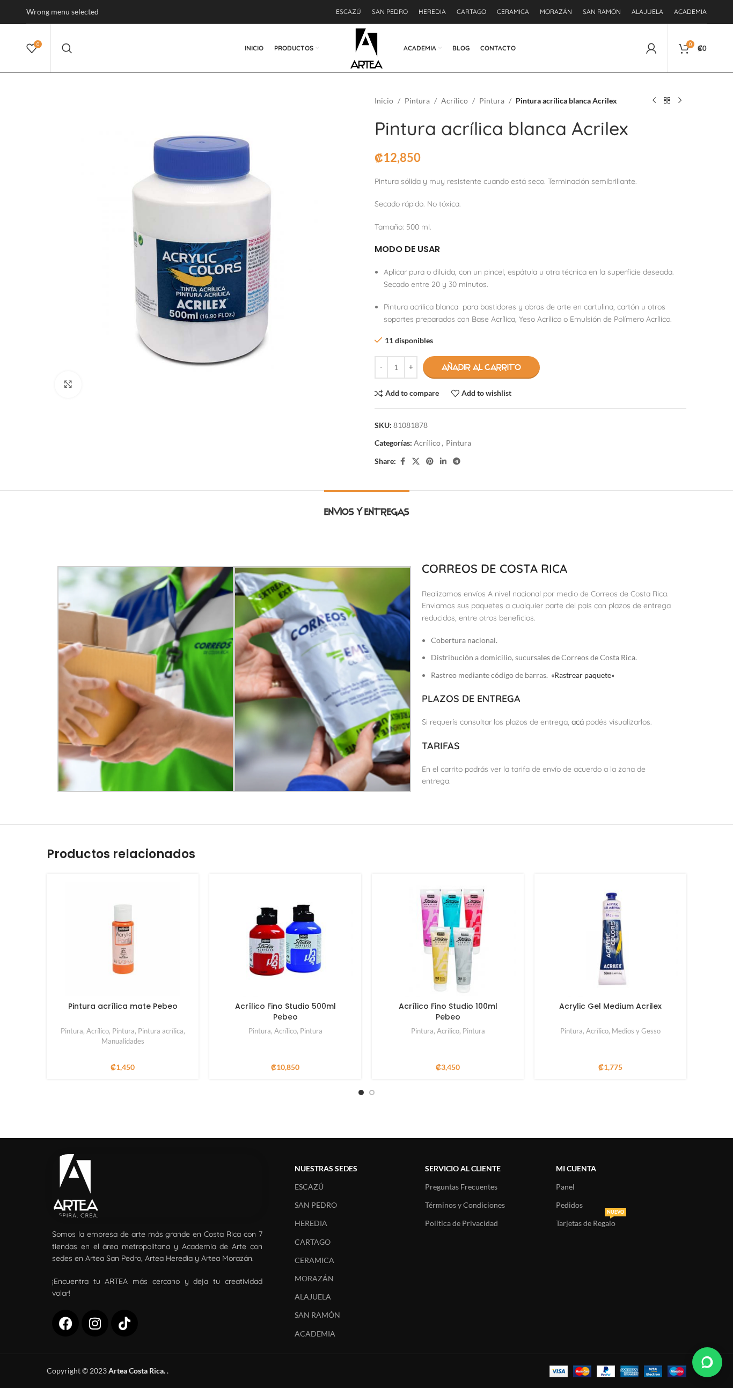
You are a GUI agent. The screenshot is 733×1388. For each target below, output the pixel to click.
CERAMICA (314, 1260)
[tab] (366, 506)
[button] (707, 1362)
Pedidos (569, 1204)
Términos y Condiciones (465, 1204)
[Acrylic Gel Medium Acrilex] (610, 939)
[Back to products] (667, 100)
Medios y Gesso (636, 1031)
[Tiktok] (124, 1323)
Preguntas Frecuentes (461, 1186)
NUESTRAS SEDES (326, 1168)
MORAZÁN (314, 1278)
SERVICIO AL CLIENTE (463, 1168)
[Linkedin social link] (443, 461)
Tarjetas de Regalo (590, 1221)
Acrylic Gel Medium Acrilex (610, 1006)
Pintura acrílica (161, 1031)
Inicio (384, 100)
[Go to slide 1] (361, 1092)
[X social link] (416, 461)
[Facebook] (65, 1323)
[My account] (651, 48)
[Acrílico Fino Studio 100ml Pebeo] (448, 939)
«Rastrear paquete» (582, 675)
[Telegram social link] (457, 461)
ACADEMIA (315, 1333)
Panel (565, 1186)
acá (577, 722)
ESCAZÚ (309, 1186)
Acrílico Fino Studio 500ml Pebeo (285, 1011)
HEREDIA (311, 1223)
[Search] (67, 48)
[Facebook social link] (402, 461)
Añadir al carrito (481, 367)
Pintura (417, 100)
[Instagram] (95, 1323)
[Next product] (679, 100)
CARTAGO (313, 1241)
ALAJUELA (313, 1296)
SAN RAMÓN (317, 1314)
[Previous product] (654, 100)
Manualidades (122, 1041)
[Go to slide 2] (372, 1092)
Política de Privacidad (461, 1223)
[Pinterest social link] (430, 461)
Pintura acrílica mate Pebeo (123, 1006)
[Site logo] (366, 47)
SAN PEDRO (316, 1204)
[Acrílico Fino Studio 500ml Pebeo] (285, 939)
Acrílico (454, 100)
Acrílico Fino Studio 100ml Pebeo (448, 1011)
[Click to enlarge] (68, 384)
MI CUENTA (576, 1168)
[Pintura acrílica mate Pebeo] (122, 939)
